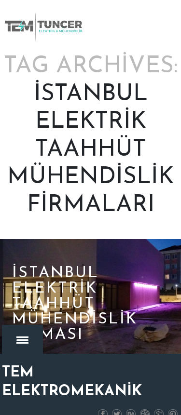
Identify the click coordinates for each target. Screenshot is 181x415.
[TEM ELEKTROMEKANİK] (44, 27)
